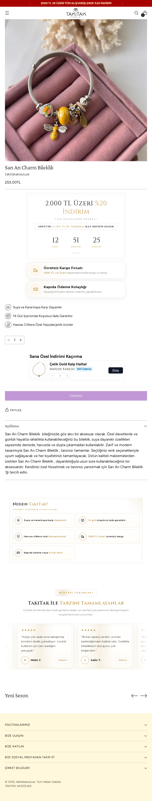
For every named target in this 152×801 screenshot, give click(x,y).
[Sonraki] (122, 3)
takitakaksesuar (17, 174)
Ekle (115, 370)
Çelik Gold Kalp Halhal (68, 364)
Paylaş (15, 410)
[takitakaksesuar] (76, 13)
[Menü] (7, 13)
